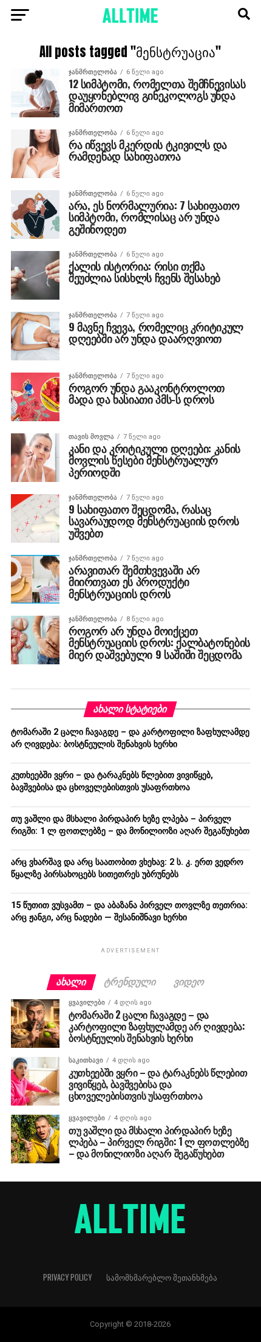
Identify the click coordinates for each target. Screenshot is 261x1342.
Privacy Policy (67, 1277)
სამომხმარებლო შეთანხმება (161, 1277)
